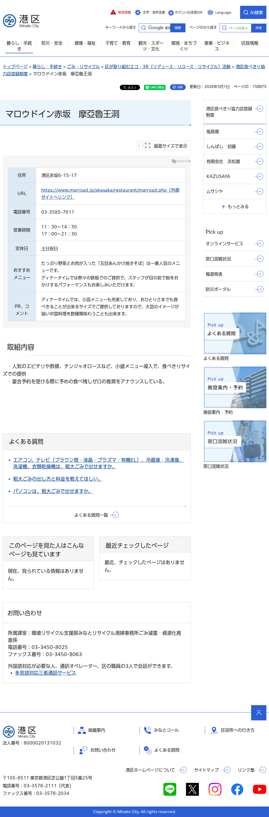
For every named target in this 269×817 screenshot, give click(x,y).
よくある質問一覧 (91, 515)
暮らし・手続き (47, 67)
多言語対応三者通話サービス (45, 673)
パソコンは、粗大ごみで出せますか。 (53, 491)
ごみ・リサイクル (83, 67)
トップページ (15, 67)
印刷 (180, 87)
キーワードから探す (143, 27)
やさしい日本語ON (188, 12)
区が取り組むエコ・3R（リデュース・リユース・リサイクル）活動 (168, 67)
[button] (120, 12)
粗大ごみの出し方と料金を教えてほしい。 (58, 478)
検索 (259, 28)
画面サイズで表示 (170, 146)
